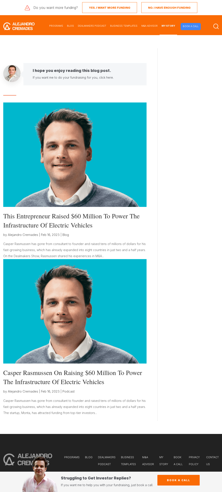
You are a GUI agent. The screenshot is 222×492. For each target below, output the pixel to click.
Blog (65, 235)
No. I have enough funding (169, 7)
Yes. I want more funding (109, 7)
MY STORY (168, 25)
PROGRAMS (56, 25)
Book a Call (178, 480)
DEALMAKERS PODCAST (92, 25)
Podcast (68, 391)
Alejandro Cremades (23, 235)
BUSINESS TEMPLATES (123, 25)
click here (106, 77)
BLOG (70, 25)
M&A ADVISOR (149, 25)
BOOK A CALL (191, 26)
